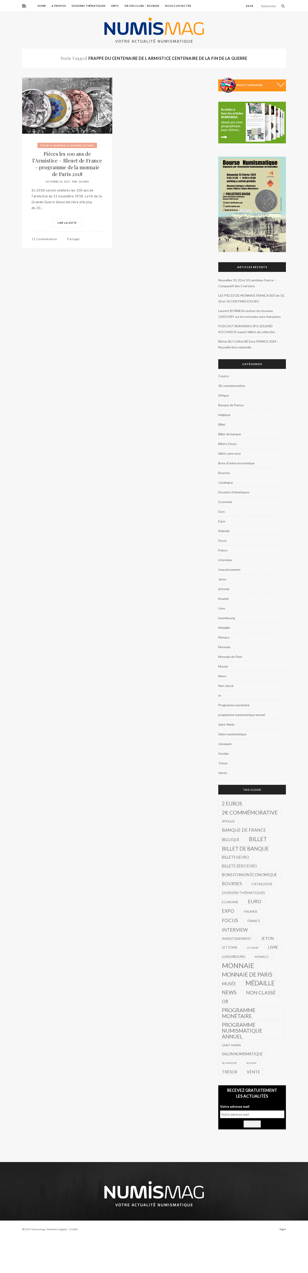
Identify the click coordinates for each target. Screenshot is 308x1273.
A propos (59, 5)
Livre (221, 608)
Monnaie (59, 145)
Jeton (222, 579)
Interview (225, 560)
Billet (221, 424)
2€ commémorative (231, 386)
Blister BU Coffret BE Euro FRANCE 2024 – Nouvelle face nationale (248, 344)
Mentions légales (57, 1229)
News (222, 676)
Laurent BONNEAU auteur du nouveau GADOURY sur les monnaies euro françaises (249, 313)
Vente (222, 773)
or (219, 695)
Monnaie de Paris (82, 145)
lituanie (223, 598)
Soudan (223, 753)
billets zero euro (229, 453)
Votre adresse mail (234, 1106)
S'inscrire (252, 1124)
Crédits (73, 1229)
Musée (223, 666)
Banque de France (231, 405)
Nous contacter (178, 5)
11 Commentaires (44, 239)
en (248, 6)
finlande (224, 531)
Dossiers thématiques (89, 5)
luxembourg (226, 618)
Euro (221, 511)
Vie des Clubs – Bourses (141, 5)
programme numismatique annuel (241, 715)
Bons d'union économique (236, 463)
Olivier (83, 181)
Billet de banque (229, 434)
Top (281, 1229)
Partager (73, 239)
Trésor (223, 763)
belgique (224, 415)
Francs (223, 550)
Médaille (224, 628)
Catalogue (225, 482)
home (42, 5)
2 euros (223, 376)
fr (251, 6)
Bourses (224, 473)
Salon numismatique (232, 734)
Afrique (223, 395)
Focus (44, 145)
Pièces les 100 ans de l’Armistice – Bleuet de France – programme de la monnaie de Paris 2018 (67, 163)
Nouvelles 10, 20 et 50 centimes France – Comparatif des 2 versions (247, 283)
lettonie (224, 589)
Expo (115, 5)
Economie (225, 502)
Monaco (224, 637)
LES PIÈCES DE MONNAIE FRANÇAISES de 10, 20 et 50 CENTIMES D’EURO (251, 298)
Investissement (229, 569)
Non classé (226, 686)
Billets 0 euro (227, 444)
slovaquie (225, 744)
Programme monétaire (234, 705)
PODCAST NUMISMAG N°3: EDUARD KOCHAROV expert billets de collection (246, 329)
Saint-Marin (226, 724)
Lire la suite (67, 222)
